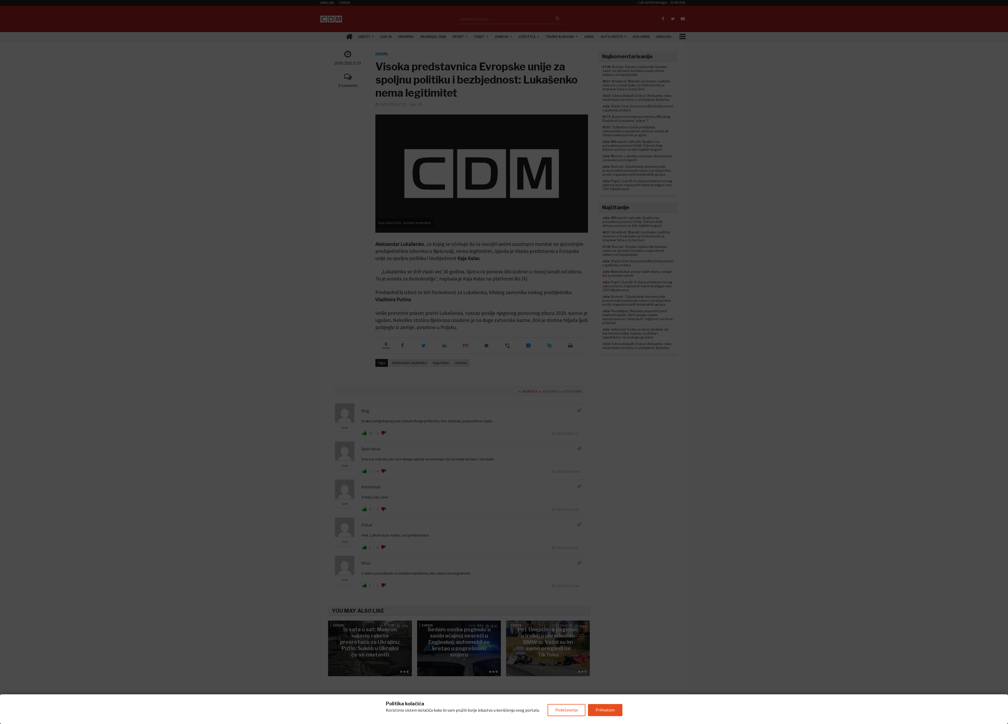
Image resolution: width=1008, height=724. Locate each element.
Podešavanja (566, 709)
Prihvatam (605, 709)
